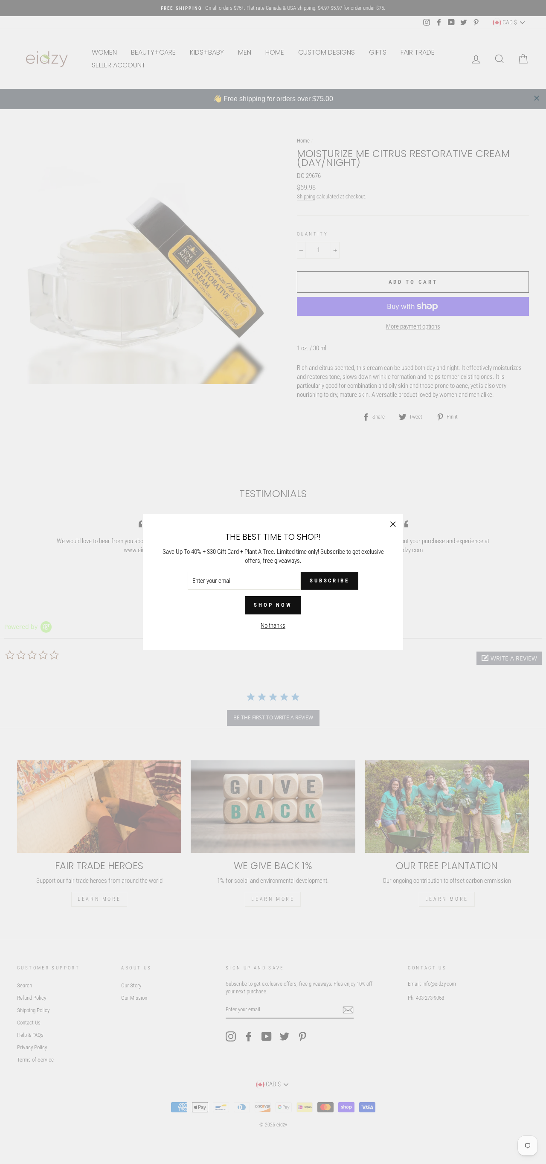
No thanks (273, 625)
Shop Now (273, 605)
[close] (536, 98)
